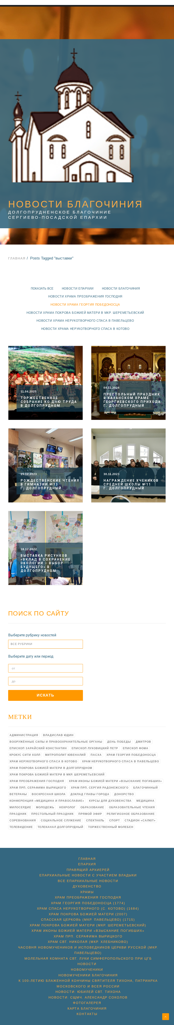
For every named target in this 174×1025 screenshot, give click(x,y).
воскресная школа (49, 794)
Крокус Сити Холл (25, 754)
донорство (124, 794)
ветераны (18, 794)
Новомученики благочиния (88, 975)
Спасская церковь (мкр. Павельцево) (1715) (88, 919)
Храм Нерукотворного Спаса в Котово (43, 761)
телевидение (21, 827)
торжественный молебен (110, 827)
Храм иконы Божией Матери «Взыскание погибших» (115, 781)
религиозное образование (131, 814)
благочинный (145, 787)
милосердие (20, 807)
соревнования (23, 820)
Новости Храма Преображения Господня (85, 296)
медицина (145, 800)
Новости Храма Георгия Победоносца (85, 304)
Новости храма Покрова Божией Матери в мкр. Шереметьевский (85, 312)
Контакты (87, 1014)
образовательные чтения (132, 807)
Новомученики (87, 969)
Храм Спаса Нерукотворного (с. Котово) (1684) (88, 908)
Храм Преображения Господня (37, 781)
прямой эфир (90, 814)
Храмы (87, 892)
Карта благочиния (87, 1008)
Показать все (42, 288)
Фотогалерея (87, 1003)
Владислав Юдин (58, 735)
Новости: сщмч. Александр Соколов (88, 997)
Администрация (24, 735)
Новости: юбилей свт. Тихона (88, 992)
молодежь (45, 807)
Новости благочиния (121, 288)
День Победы (119, 741)
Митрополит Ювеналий (65, 754)
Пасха (96, 754)
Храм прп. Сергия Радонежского (99, 787)
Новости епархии (78, 288)
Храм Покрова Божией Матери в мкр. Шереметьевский (57, 774)
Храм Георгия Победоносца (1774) (88, 903)
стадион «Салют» (140, 820)
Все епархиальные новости (88, 881)
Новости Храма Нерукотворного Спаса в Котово (85, 329)
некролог (67, 807)
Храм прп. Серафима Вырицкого (38, 787)
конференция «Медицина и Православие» (47, 800)
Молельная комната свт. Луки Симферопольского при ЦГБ (88, 958)
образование (92, 807)
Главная (17, 258)
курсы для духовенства (110, 800)
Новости (87, 964)
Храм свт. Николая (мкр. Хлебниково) (88, 942)
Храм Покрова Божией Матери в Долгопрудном (51, 768)
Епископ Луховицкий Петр (95, 748)
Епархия (87, 864)
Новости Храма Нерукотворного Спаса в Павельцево (85, 320)
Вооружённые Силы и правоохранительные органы (56, 741)
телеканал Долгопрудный (60, 827)
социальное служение (61, 820)
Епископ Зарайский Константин (38, 748)
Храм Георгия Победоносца (131, 754)
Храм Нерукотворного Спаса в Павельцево (120, 761)
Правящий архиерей (88, 870)
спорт (114, 820)
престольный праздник (52, 814)
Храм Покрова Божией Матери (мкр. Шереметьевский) (88, 925)
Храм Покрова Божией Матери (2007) (88, 914)
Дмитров (143, 741)
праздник (18, 814)
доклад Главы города (89, 794)
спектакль (95, 820)
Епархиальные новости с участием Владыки (88, 875)
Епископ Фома (135, 748)
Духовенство (87, 886)
